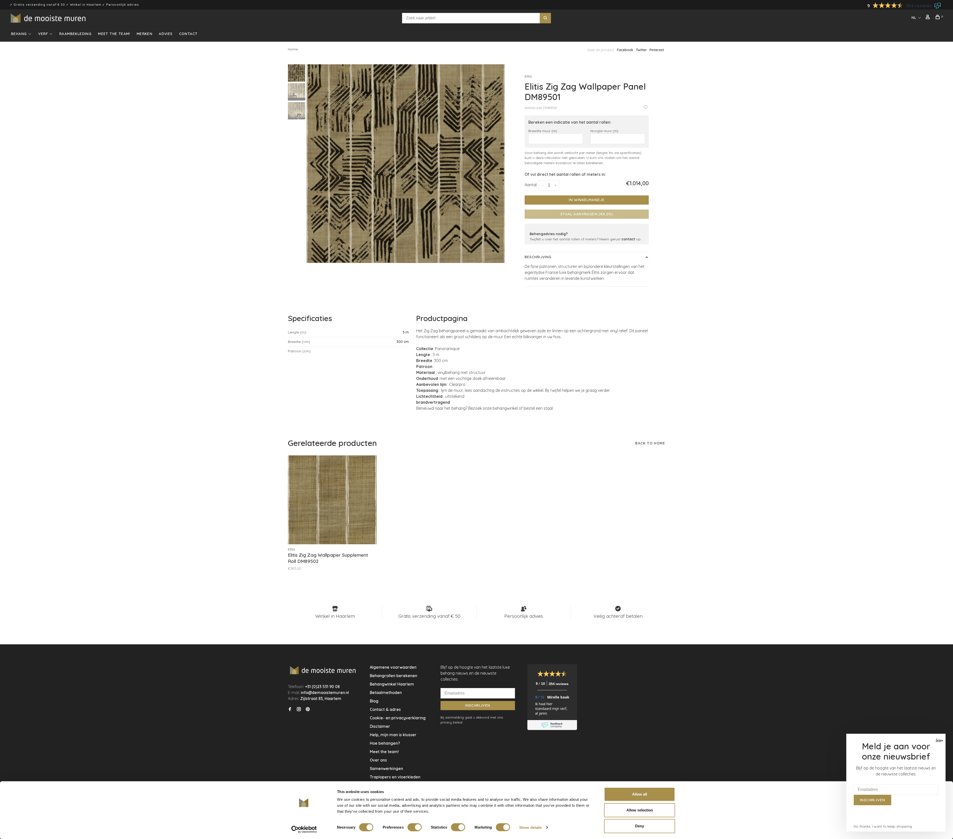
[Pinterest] (308, 709)
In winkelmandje (587, 200)
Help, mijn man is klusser (393, 734)
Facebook (625, 50)
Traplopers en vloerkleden (395, 776)
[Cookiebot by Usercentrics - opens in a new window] (304, 829)
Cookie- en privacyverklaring (398, 717)
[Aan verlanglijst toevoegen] (645, 107)
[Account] (928, 17)
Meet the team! (114, 34)
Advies (165, 34)
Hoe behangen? (385, 743)
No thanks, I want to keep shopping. (883, 826)
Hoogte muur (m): (604, 131)
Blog (374, 700)
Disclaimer (380, 726)
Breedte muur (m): (543, 131)
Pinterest (656, 50)
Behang (19, 34)
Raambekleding (75, 34)
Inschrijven (477, 705)
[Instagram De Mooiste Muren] (299, 709)
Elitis (528, 76)
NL (914, 17)
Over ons (378, 760)
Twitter (641, 50)
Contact (188, 34)
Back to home (650, 443)
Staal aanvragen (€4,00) (586, 214)
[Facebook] (290, 709)
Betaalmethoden (386, 692)
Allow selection (639, 810)
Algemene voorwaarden (393, 667)
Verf (43, 34)
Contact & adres (385, 709)
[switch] (415, 827)
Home (293, 49)
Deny (639, 826)
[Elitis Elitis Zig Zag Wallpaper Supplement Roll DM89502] (332, 499)
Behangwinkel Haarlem (392, 684)
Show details (530, 827)
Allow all (639, 794)
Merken (144, 34)
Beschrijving (538, 257)
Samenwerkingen (386, 768)
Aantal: (531, 184)
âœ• (939, 740)
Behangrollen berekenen (393, 675)
